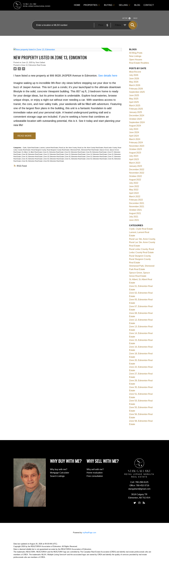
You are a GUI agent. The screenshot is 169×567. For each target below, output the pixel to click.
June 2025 (134, 95)
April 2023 (134, 159)
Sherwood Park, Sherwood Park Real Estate (84, 150)
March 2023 (134, 163)
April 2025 (134, 102)
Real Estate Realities (139, 63)
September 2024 (137, 122)
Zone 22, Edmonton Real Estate (97, 156)
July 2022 (133, 183)
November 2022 (136, 173)
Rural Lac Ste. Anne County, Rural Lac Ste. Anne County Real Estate (81, 147)
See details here (107, 75)
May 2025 (133, 99)
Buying (108, 5)
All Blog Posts (135, 53)
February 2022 (136, 200)
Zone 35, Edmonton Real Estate (54, 159)
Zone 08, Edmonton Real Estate (32, 154)
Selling (123, 5)
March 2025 (134, 105)
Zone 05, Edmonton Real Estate (96, 152)
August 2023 (135, 153)
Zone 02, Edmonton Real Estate (75, 152)
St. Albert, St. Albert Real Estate (32, 152)
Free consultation (95, 476)
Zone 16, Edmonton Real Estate (32, 156)
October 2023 (135, 149)
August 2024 (135, 126)
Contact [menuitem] (149, 5)
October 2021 (135, 210)
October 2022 (135, 176)
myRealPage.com (89, 533)
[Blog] (144, 503)
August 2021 (135, 213)
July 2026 (133, 75)
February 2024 (136, 142)
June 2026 (134, 78)
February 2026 (136, 89)
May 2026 (133, 82)
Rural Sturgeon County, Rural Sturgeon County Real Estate (50, 150)
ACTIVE (125, 18)
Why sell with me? (95, 469)
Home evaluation (95, 473)
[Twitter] (135, 503)
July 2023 (133, 156)
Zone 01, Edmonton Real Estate (53, 152)
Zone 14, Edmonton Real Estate (97, 154)
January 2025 (135, 112)
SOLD (135, 18)
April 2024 (134, 136)
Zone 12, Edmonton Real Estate (54, 154)
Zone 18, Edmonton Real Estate (54, 156)
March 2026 (134, 85)
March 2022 (134, 196)
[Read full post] (67, 51)
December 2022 (136, 169)
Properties (90, 5)
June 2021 (134, 220)
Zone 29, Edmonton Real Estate (32, 159)
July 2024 (133, 129)
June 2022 (134, 186)
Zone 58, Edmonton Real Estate (54, 161)
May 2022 (133, 190)
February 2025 (136, 109)
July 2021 (133, 217)
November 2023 (136, 146)
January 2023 (135, 166)
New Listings (135, 56)
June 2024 (134, 132)
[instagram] (139, 503)
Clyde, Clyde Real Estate (31, 147)
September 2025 (137, 92)
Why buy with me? (58, 469)
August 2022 (135, 180)
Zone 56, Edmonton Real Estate (32, 161)
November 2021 (136, 206)
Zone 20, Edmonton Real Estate (75, 156)
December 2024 (136, 115)
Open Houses (135, 59)
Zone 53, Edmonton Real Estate (97, 159)
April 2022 (134, 193)
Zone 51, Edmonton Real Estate (75, 159)
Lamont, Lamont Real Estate (49, 147)
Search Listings (57, 476)
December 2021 (136, 203)
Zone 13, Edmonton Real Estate (33, 65)
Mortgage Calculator (59, 473)
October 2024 (135, 119)
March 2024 (134, 139)
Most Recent (135, 72)
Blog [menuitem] (137, 5)
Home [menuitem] (77, 5)
